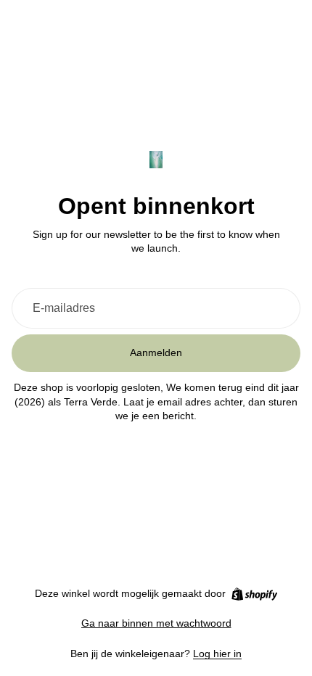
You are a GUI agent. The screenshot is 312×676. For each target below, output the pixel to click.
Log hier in (217, 653)
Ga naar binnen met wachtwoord (156, 623)
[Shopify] (254, 594)
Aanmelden (156, 352)
